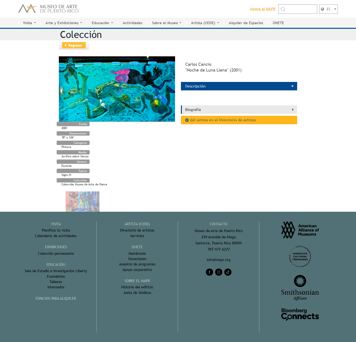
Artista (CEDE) (203, 23)
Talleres (56, 282)
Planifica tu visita (56, 230)
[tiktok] (228, 272)
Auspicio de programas (137, 264)
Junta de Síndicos (137, 293)
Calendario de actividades (56, 236)
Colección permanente (56, 253)
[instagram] (218, 272)
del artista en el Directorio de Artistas (223, 120)
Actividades (132, 23)
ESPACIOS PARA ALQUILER (56, 298)
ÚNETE (278, 23)
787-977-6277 (219, 249)
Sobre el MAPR (137, 281)
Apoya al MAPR (262, 9)
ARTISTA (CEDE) (137, 224)
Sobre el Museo (165, 23)
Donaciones (137, 259)
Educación (100, 23)
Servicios (137, 236)
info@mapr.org (219, 260)
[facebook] (209, 272)
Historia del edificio (137, 287)
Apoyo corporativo (137, 270)
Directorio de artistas (137, 230)
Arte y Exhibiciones (62, 23)
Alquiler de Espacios (246, 23)
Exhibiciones (56, 247)
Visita (27, 23)
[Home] (48, 9)
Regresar (75, 45)
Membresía (137, 253)
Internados (55, 287)
